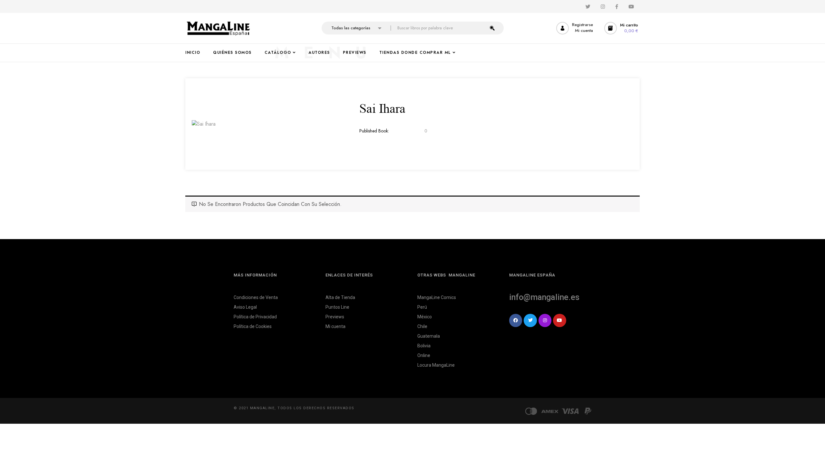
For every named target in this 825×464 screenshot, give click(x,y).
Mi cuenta (335, 326)
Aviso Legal (245, 307)
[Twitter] (530, 320)
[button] (622, 28)
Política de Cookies (253, 326)
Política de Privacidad (255, 316)
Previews (334, 316)
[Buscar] (492, 28)
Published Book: (374, 131)
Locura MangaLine (436, 365)
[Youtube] (559, 320)
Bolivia (424, 345)
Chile (422, 326)
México (424, 316)
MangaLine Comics (436, 297)
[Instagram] (545, 320)
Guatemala (428, 336)
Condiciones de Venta (256, 297)
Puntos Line (337, 307)
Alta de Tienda (340, 297)
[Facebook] (515, 320)
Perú (422, 307)
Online (423, 355)
